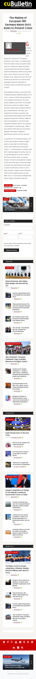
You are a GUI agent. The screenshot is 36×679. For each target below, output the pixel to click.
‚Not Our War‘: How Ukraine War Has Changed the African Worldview (20, 329)
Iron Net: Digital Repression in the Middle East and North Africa (21, 295)
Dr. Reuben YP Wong (16, 437)
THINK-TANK (9, 268)
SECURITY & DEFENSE (12, 552)
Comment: (7, 225)
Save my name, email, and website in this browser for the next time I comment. (17, 244)
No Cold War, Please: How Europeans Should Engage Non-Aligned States (20, 318)
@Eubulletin (13, 31)
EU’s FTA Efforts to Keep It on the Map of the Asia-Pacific (20, 453)
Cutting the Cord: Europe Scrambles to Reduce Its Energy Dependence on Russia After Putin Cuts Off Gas (21, 518)
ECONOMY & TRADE (22, 190)
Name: (6, 233)
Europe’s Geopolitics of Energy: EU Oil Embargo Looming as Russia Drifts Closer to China (17, 492)
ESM (14, 185)
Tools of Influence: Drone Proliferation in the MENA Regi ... (15, 666)
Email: (20, 233)
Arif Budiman (17, 457)
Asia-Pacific (9, 419)
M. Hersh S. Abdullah (19, 466)
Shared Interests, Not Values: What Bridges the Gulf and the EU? (17, 283)
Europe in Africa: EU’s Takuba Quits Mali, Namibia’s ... (16, 209)
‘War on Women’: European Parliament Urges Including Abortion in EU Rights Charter (16, 359)
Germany (15, 188)
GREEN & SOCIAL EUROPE (13, 344)
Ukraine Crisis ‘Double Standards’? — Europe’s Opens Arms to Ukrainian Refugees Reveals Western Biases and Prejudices (20, 372)
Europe (18, 185)
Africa (6, 199)
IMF (20, 188)
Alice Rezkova (17, 446)
